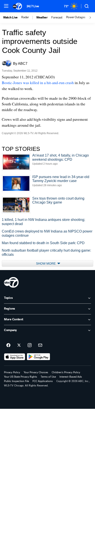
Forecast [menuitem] (57, 17)
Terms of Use (48, 376)
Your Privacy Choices (36, 372)
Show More (46, 263)
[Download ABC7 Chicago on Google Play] (38, 356)
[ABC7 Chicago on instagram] (29, 345)
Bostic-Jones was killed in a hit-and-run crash (38, 82)
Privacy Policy (12, 372)
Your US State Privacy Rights (20, 376)
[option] (12, 17)
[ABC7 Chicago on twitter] (19, 345)
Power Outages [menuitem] (75, 17)
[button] (6, 6)
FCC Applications (42, 381)
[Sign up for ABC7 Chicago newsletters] (40, 345)
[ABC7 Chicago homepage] (17, 6)
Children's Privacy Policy (66, 372)
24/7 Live (33, 6)
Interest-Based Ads (70, 376)
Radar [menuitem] (25, 17)
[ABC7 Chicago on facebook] (8, 345)
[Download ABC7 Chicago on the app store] (14, 356)
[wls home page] (11, 282)
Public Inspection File (16, 381)
